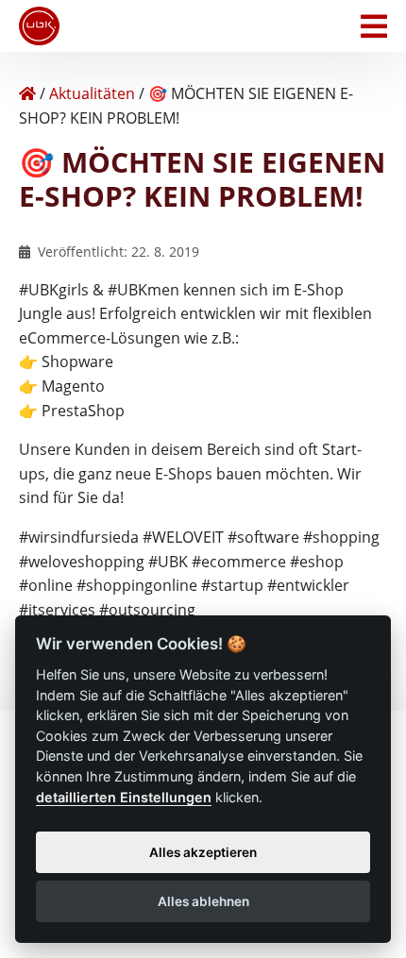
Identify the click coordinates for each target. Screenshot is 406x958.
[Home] (27, 93)
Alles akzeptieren (203, 852)
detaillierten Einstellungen (123, 797)
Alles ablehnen (203, 901)
